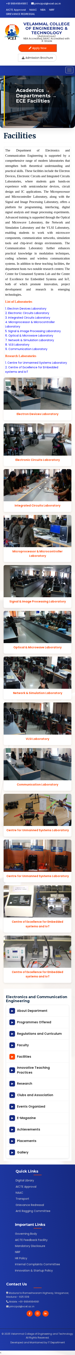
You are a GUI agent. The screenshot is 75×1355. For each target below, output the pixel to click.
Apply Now (38, 48)
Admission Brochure (39, 58)
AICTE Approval (16, 10)
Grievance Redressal (30, 1205)
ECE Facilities (33, 101)
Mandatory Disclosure (30, 1246)
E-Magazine (23, 1118)
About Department (29, 1011)
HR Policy (21, 1258)
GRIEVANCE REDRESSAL (20, 14)
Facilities (21, 1056)
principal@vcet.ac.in (47, 3)
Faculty (20, 1045)
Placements (24, 1141)
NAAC (33, 10)
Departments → (36, 96)
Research (21, 1083)
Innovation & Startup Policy (34, 1271)
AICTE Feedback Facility (31, 1240)
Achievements (25, 1129)
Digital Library (25, 1180)
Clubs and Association (32, 1095)
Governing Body (26, 1234)
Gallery (20, 1152)
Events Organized (28, 1106)
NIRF (51, 10)
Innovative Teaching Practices (30, 1070)
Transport (22, 1199)
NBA (43, 10)
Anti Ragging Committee (33, 1211)
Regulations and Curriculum (36, 1034)
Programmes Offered (31, 1022)
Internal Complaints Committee (37, 1264)
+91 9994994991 (16, 3)
